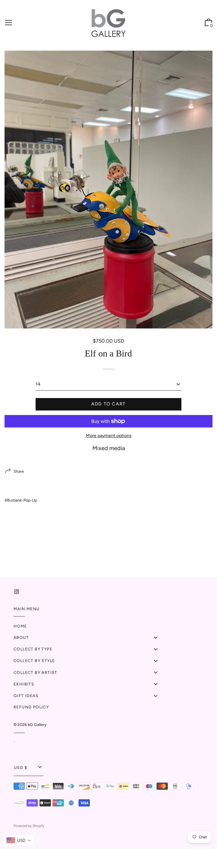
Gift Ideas (26, 695)
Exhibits (24, 684)
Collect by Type (33, 649)
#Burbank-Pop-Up (21, 500)
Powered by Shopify (29, 826)
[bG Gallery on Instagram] (17, 591)
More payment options (108, 435)
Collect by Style (34, 660)
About (21, 637)
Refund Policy (31, 707)
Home (20, 626)
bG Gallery (37, 724)
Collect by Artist (35, 672)
